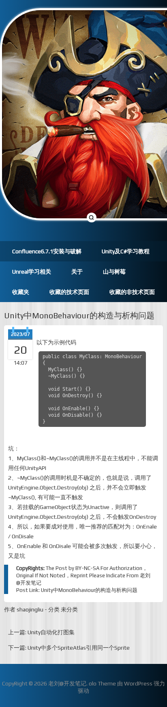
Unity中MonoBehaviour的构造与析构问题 (79, 315)
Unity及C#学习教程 (126, 251)
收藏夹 (20, 292)
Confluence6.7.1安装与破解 (46, 251)
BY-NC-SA (87, 568)
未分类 (69, 609)
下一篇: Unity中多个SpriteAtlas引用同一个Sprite (69, 647)
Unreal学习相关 (31, 271)
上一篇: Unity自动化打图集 (41, 632)
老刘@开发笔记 (67, 683)
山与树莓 (114, 271)
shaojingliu (30, 609)
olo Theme (102, 683)
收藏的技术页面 (69, 292)
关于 (77, 271)
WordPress (138, 683)
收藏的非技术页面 (132, 292)
